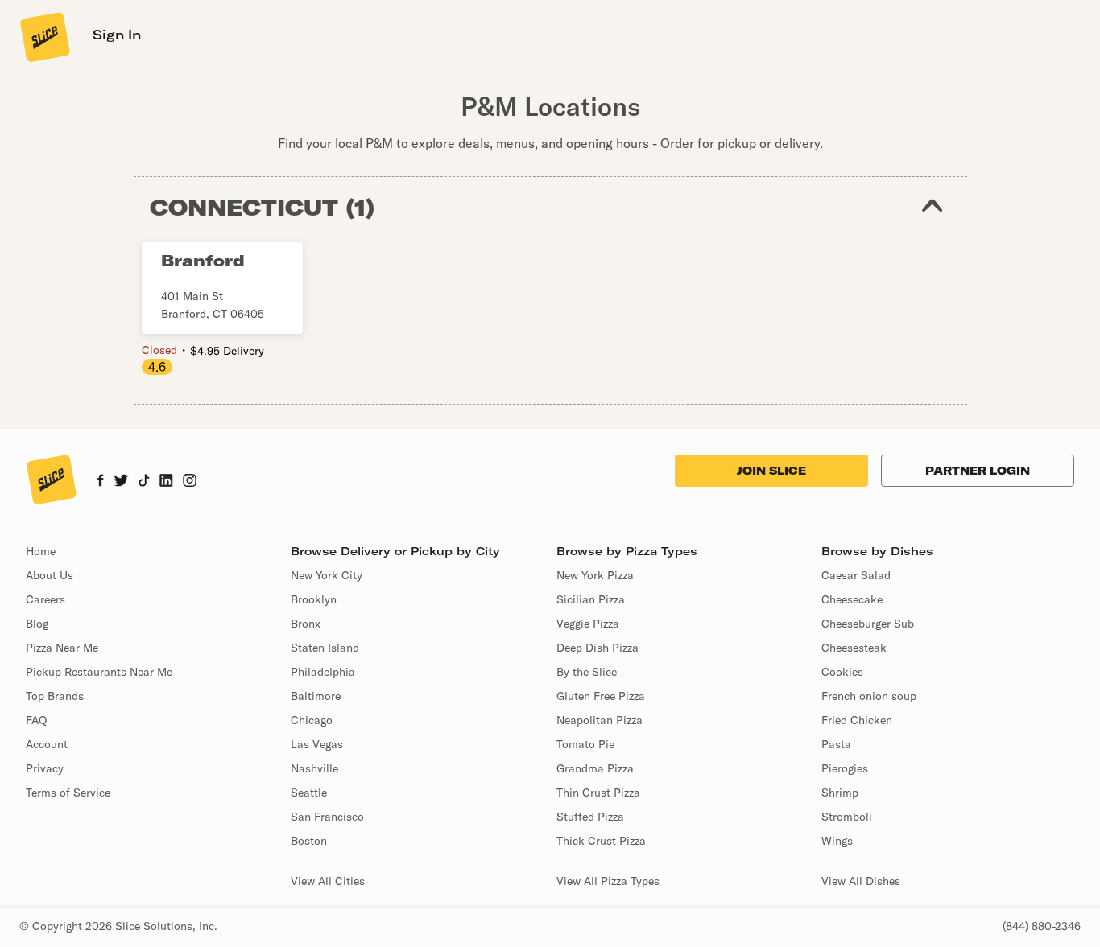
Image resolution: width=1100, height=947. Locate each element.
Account (47, 744)
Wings (837, 841)
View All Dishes (860, 881)
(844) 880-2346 (1042, 926)
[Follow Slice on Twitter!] (121, 482)
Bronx (305, 623)
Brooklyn (314, 599)
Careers (45, 599)
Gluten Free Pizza (600, 696)
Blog (37, 623)
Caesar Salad (856, 575)
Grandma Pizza (595, 768)
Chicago (312, 720)
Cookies (842, 672)
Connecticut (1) (262, 207)
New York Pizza (595, 575)
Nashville (314, 768)
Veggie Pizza (587, 623)
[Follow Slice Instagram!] (190, 482)
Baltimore (316, 696)
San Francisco (327, 816)
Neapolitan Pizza (599, 720)
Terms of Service (68, 792)
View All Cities (328, 881)
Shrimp (839, 792)
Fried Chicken (856, 720)
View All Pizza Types (608, 881)
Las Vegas (317, 744)
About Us (49, 575)
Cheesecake (852, 599)
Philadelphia (323, 672)
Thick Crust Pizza (601, 841)
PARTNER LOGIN (977, 470)
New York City (326, 575)
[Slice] (43, 36)
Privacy (45, 768)
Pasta (836, 744)
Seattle (309, 792)
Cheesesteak (854, 647)
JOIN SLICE (771, 470)
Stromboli (846, 816)
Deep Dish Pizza (597, 647)
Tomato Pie (585, 744)
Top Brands (55, 696)
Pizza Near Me (62, 647)
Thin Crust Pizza (598, 792)
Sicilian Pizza (590, 599)
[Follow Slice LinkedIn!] (166, 482)
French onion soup (868, 696)
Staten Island (325, 647)
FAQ (36, 720)
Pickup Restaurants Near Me (99, 672)
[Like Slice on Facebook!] (100, 482)
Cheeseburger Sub (867, 623)
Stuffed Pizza (590, 816)
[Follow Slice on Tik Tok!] (144, 482)
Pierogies (844, 768)
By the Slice (586, 672)
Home (41, 551)
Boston (309, 841)
